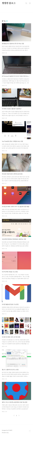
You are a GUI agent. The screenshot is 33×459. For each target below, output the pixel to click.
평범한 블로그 (8, 3)
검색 (26, 3)
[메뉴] (30, 3)
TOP (30, 431)
